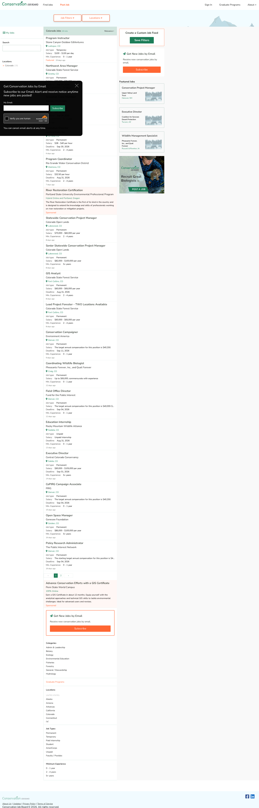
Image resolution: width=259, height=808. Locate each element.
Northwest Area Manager (62, 66)
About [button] (251, 4)
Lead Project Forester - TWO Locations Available (76, 304)
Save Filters (141, 40)
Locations (95, 18)
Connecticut (51, 718)
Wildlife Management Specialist (139, 135)
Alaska (49, 699)
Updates (17, 803)
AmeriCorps (51, 748)
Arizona (49, 703)
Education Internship (58, 422)
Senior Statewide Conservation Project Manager (75, 245)
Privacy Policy (29, 803)
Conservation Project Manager (138, 87)
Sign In (208, 4)
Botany (49, 651)
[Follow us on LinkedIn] (253, 797)
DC (47, 721)
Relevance (108, 31)
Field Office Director (58, 391)
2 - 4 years (51, 772)
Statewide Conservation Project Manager (71, 218)
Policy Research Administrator (64, 543)
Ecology (49, 655)
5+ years (50, 775)
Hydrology (51, 673)
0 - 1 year (50, 768)
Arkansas (50, 706)
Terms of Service (45, 803)
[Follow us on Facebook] (247, 797)
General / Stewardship (56, 670)
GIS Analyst (53, 273)
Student (50, 744)
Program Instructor (58, 38)
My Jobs (9, 32)
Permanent (51, 733)
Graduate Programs (229, 4)
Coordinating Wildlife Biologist (65, 363)
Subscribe (80, 628)
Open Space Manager (59, 515)
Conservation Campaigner (62, 332)
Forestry (50, 666)
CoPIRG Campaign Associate (63, 484)
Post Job (64, 4)
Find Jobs (48, 4)
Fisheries (50, 662)
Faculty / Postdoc (54, 755)
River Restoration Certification (64, 190)
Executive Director (57, 453)
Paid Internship (53, 740)
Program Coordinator (59, 159)
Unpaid (49, 751)
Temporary (51, 736)
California (50, 710)
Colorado (11, 65)
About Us (6, 803)
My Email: (8, 102)
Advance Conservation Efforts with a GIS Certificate (77, 583)
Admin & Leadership (55, 647)
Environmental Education (57, 658)
